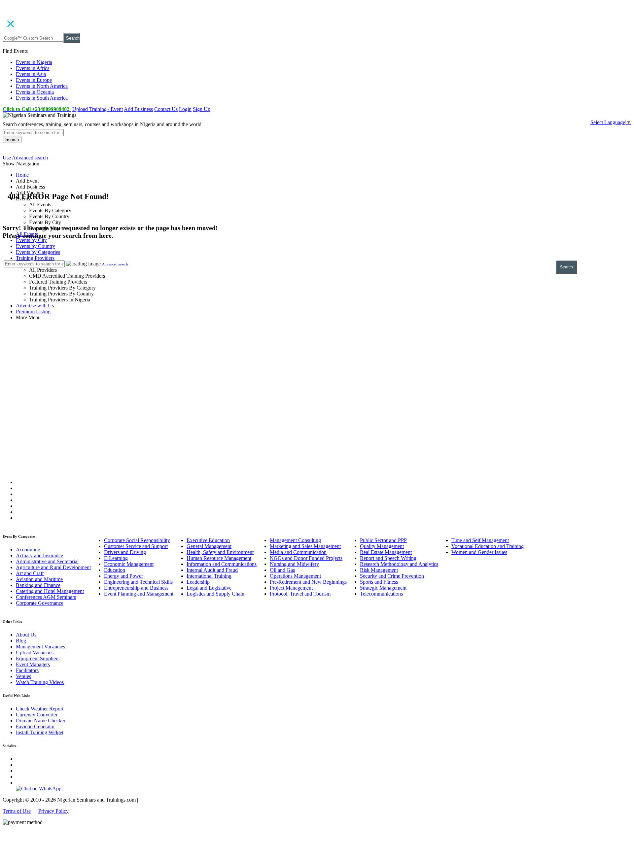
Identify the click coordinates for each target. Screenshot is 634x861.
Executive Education (208, 540)
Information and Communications (222, 564)
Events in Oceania (35, 92)
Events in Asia (31, 74)
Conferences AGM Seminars (46, 597)
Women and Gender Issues (479, 552)
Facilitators (27, 670)
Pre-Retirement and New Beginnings (308, 582)
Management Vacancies (40, 646)
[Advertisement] (317, 374)
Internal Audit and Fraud (212, 570)
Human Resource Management (219, 558)
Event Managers (33, 664)
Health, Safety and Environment (220, 552)
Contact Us (166, 109)
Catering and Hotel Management (50, 591)
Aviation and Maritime (39, 579)
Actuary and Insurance (39, 555)
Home (22, 175)
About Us (26, 634)
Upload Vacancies (34, 652)
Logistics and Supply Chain (215, 594)
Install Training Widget (39, 732)
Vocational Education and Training (487, 546)
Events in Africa (33, 68)
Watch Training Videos (40, 682)
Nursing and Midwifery (294, 564)
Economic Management (129, 564)
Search (73, 38)
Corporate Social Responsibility (137, 540)
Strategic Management (383, 588)
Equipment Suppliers (37, 658)
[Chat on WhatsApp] (38, 788)
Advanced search (115, 264)
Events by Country (35, 246)
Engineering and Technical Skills (138, 582)
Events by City (31, 240)
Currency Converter (36, 714)
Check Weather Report (39, 708)
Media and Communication (298, 552)
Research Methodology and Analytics (399, 564)
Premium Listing (33, 311)
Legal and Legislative (209, 588)
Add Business (138, 109)
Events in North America (42, 86)
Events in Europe (34, 80)
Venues (23, 676)
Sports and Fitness (379, 582)
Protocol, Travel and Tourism (300, 594)
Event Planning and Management (138, 594)
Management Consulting (295, 540)
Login (185, 109)
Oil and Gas (282, 570)
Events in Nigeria (34, 62)
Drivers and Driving (125, 552)
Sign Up (201, 109)
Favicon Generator (35, 726)
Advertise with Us (35, 305)
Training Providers (35, 258)
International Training (209, 576)
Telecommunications (381, 594)
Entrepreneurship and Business (136, 588)
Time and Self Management (480, 540)
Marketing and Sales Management (305, 546)
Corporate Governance (39, 603)
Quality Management (382, 546)
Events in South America (42, 98)
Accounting (28, 549)
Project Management (291, 588)
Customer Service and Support (136, 546)
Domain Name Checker (40, 720)
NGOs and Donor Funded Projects (306, 558)
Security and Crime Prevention (392, 576)
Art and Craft (30, 573)
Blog (21, 640)
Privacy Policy (53, 811)
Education (114, 570)
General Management (209, 546)
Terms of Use (17, 811)
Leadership (198, 582)
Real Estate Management (386, 552)
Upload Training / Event (97, 109)
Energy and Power (123, 576)
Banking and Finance (38, 585)
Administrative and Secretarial (47, 561)
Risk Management (379, 570)
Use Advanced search (25, 157)
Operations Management (295, 576)
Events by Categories (38, 252)
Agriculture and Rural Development (53, 567)
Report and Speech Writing (388, 558)
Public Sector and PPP (383, 540)
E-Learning (116, 558)
